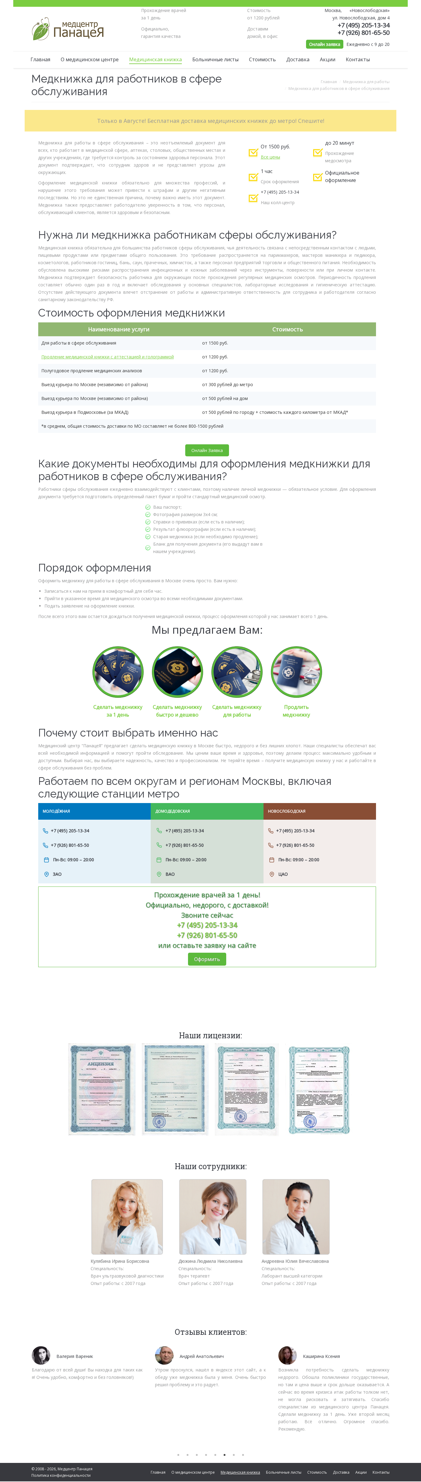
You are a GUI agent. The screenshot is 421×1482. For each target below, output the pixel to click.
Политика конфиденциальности (61, 1475)
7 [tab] (234, 1455)
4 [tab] (206, 1455)
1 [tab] (178, 1455)
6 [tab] (224, 1455)
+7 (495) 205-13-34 (364, 25)
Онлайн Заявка (207, 450)
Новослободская (286, 811)
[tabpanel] (87, 1362)
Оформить (207, 959)
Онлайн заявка (324, 44)
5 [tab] (215, 1455)
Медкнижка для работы (366, 81)
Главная (329, 81)
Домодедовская (172, 811)
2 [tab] (187, 1455)
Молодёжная (56, 811)
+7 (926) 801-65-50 (364, 32)
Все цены (270, 157)
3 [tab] (197, 1455)
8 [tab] (243, 1455)
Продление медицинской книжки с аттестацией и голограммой (107, 357)
